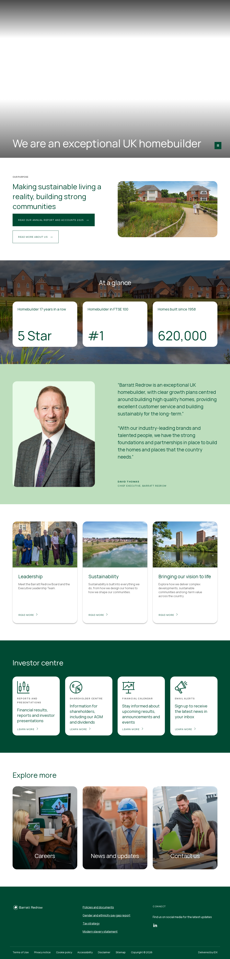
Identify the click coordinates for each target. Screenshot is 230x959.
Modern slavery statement (100, 931)
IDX (215, 952)
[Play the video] (218, 145)
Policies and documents (98, 907)
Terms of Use (21, 952)
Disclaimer (104, 952)
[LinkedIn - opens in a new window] (155, 925)
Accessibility (85, 952)
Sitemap (121, 952)
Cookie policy (64, 952)
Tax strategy (91, 923)
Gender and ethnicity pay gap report (106, 915)
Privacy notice (42, 952)
